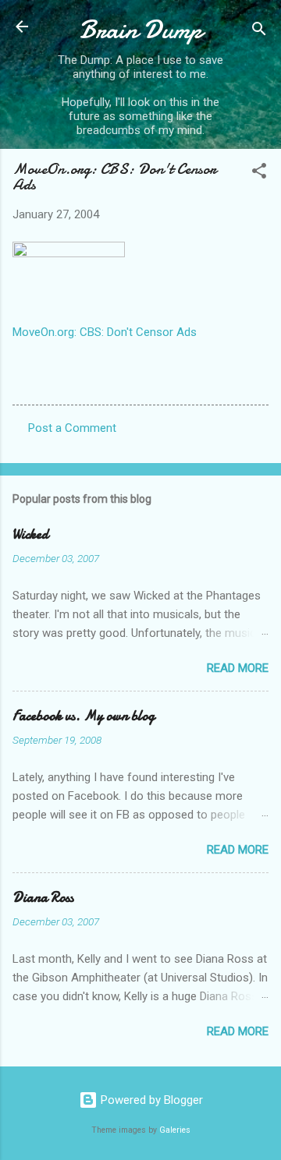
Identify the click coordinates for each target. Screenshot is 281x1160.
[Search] (259, 31)
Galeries (174, 1130)
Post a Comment (72, 428)
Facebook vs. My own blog (83, 716)
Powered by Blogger (150, 1100)
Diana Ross (42, 897)
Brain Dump (141, 30)
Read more (238, 668)
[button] (259, 173)
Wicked (30, 534)
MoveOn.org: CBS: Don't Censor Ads (104, 332)
